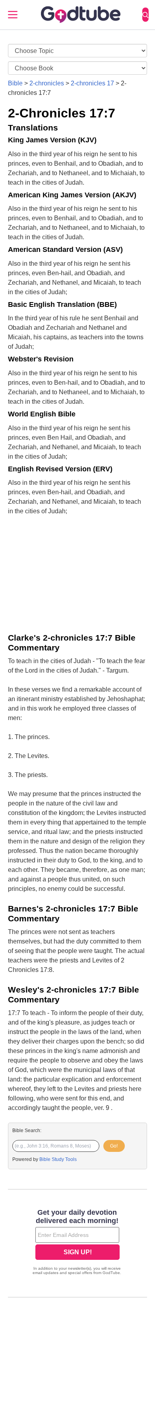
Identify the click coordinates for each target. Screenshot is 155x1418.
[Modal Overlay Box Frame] (77, 1242)
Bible (15, 83)
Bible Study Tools (58, 1159)
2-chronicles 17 (92, 83)
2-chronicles (46, 83)
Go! (114, 1146)
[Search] (145, 15)
